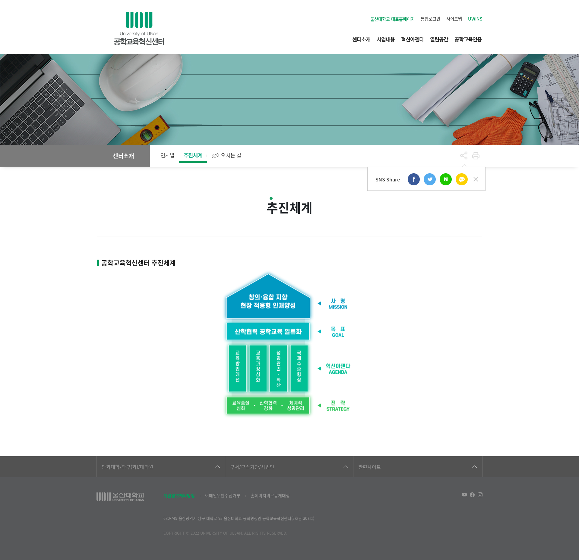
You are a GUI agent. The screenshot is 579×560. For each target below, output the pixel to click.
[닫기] (476, 179)
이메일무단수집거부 (222, 495)
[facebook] (414, 179)
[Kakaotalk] (462, 179)
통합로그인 (430, 18)
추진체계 (193, 155)
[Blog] (446, 179)
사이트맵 (454, 18)
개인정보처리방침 (179, 495)
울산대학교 (392, 19)
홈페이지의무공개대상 (270, 495)
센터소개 (361, 39)
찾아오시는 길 (226, 155)
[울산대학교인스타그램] (480, 494)
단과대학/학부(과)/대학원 (127, 466)
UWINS (475, 18)
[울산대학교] (120, 496)
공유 (464, 156)
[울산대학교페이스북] (472, 494)
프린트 (476, 156)
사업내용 (386, 39)
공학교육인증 (468, 39)
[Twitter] (430, 179)
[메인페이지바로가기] (138, 28)
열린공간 (439, 39)
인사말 (167, 155)
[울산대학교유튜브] (464, 494)
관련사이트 (369, 466)
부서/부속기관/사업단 (252, 466)
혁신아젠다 (412, 39)
